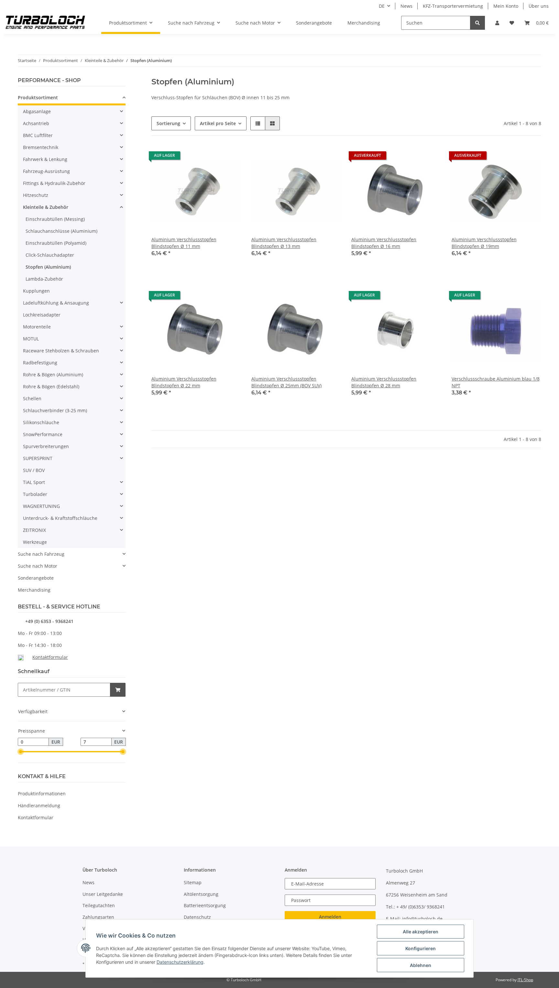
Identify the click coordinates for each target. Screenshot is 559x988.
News (406, 6)
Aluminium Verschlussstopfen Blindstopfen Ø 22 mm (183, 382)
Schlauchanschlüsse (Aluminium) (61, 231)
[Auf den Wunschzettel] (230, 157)
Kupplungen (36, 291)
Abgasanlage (37, 111)
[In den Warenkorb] (118, 690)
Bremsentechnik (40, 147)
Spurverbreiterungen (46, 446)
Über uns (539, 6)
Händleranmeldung (39, 805)
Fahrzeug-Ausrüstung (46, 171)
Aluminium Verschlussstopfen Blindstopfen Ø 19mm (484, 242)
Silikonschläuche (41, 422)
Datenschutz (197, 917)
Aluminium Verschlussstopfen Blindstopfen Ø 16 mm (383, 242)
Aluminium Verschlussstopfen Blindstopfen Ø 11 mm (183, 242)
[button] (497, 23)
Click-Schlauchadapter (50, 255)
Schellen (32, 398)
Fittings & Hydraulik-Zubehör (54, 183)
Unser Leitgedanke (102, 894)
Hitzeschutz (35, 195)
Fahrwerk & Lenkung (45, 159)
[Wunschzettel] (511, 23)
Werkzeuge (35, 542)
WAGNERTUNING (41, 506)
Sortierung (168, 123)
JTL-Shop (525, 980)
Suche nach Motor (37, 566)
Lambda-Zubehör (44, 279)
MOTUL (31, 339)
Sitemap (193, 882)
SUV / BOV (34, 470)
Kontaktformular (50, 657)
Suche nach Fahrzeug (41, 554)
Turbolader (35, 494)
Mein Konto (505, 6)
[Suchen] (477, 23)
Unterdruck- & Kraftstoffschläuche (60, 518)
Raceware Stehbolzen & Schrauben (61, 351)
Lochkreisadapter (41, 315)
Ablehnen (420, 965)
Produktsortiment (38, 97)
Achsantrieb (36, 123)
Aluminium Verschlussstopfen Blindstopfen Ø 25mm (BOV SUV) (286, 382)
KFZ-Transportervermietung (453, 6)
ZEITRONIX (34, 530)
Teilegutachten (98, 905)
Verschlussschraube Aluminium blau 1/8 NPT (496, 382)
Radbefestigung (40, 363)
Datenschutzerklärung (180, 962)
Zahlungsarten (98, 917)
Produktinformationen (42, 793)
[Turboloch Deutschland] (45, 23)
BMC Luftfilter (38, 135)
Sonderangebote (36, 578)
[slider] (20, 751)
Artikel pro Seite (218, 123)
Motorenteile (37, 327)
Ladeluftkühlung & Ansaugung (56, 303)
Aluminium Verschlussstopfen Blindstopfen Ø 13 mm (283, 242)
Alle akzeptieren (420, 931)
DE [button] (382, 6)
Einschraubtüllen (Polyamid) (56, 243)
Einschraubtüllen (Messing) (55, 219)
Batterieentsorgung (205, 905)
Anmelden (330, 917)
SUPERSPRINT (37, 458)
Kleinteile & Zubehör (45, 207)
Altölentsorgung (201, 894)
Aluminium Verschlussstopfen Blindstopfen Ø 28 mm (383, 382)
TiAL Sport (34, 482)
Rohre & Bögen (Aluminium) (53, 374)
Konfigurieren (420, 948)
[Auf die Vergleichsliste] (213, 157)
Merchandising (34, 590)
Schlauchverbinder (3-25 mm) (55, 410)
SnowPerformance (42, 434)
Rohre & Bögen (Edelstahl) (51, 386)
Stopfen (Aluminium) (48, 267)
